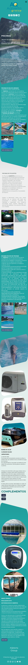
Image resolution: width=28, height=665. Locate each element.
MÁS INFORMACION (7, 150)
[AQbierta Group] (14, 653)
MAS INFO (4, 640)
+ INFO (3, 495)
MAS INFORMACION (7, 330)
